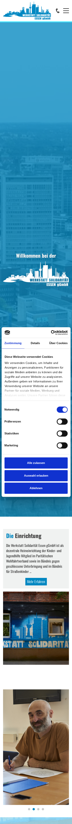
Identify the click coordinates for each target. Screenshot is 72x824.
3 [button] (38, 809)
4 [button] (43, 809)
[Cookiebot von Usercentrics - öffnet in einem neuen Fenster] (51, 332)
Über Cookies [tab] (58, 343)
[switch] (62, 421)
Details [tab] (35, 343)
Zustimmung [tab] (13, 343)
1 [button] (29, 809)
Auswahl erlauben (36, 475)
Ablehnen (36, 488)
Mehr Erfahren (36, 581)
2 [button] (34, 809)
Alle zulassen (36, 462)
